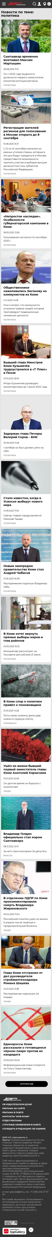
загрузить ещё (26, 1084)
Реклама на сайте (13, 1108)
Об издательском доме (17, 1104)
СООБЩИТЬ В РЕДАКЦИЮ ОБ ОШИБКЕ (23, 1128)
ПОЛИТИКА (9, 85)
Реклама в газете (12, 1112)
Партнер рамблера (27, 1223)
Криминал (9, 723)
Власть (7, 856)
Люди (7, 791)
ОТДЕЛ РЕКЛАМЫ (12, 1120)
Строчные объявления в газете (21, 1124)
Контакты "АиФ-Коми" (16, 1116)
